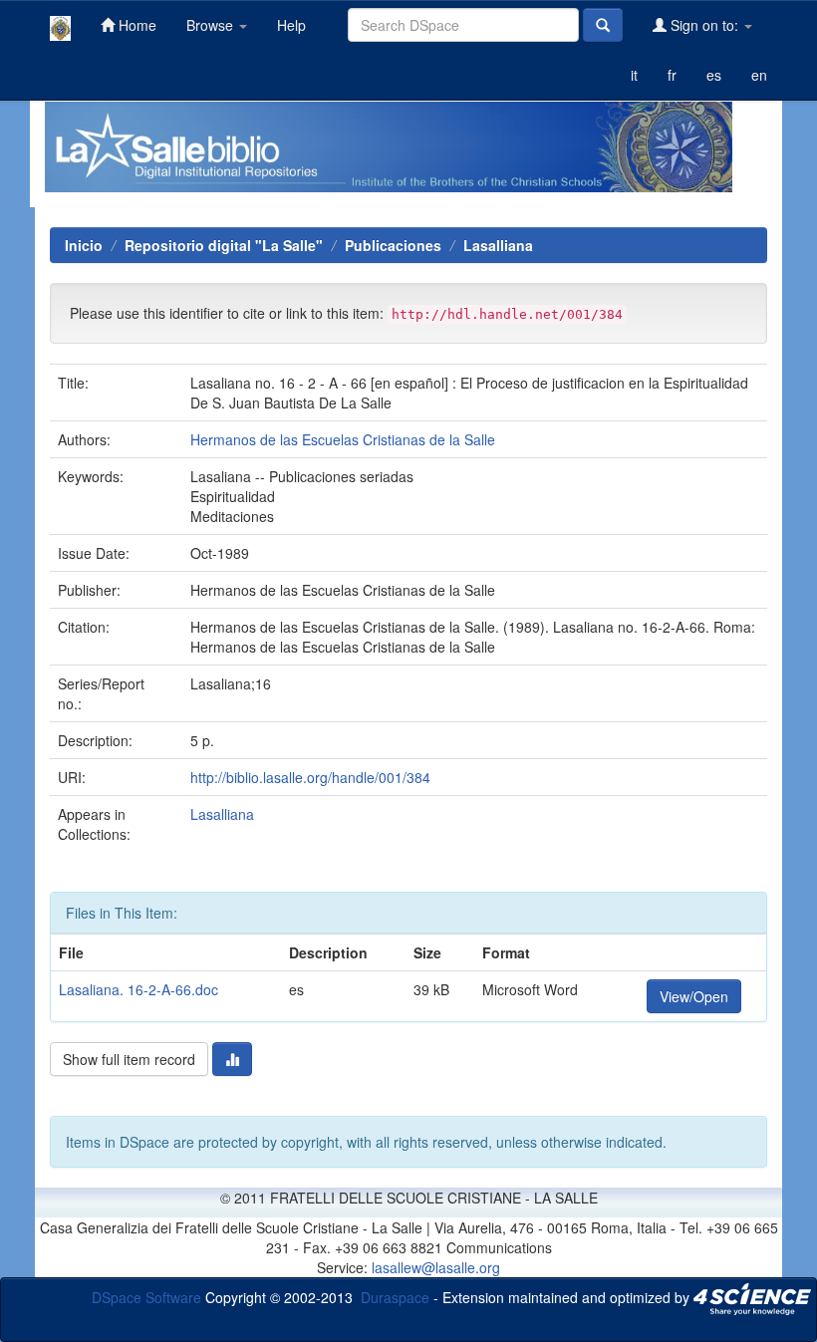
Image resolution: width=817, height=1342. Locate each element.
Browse (211, 25)
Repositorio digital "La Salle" (224, 245)
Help (291, 25)
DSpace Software (146, 1296)
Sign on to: (704, 25)
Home (135, 25)
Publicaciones (393, 245)
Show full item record (129, 1059)
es (713, 75)
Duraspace (395, 1296)
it (634, 75)
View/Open (694, 996)
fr (672, 75)
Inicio (84, 245)
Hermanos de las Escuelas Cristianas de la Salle (342, 439)
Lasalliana (498, 245)
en (759, 75)
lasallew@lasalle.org (436, 1267)
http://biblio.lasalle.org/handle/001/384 (310, 777)
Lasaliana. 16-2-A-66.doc (138, 989)
